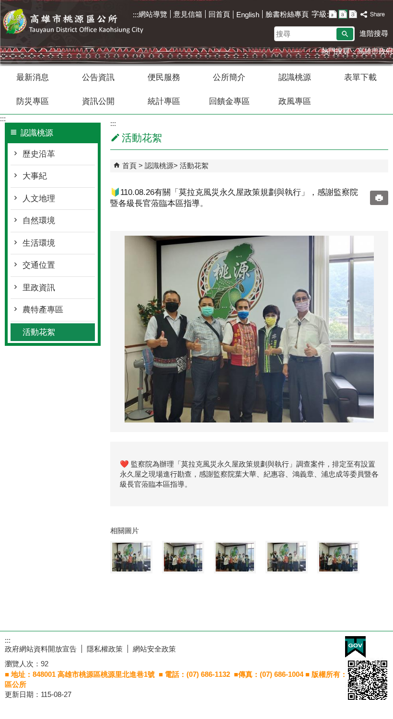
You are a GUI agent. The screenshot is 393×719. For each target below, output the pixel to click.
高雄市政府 (375, 51)
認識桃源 (294, 77)
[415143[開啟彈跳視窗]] (183, 557)
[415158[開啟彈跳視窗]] (287, 557)
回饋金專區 (229, 101)
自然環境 (39, 220)
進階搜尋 (373, 33)
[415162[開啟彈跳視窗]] (338, 557)
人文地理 (39, 198)
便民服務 (164, 77)
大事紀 (35, 176)
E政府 (355, 647)
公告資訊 (98, 77)
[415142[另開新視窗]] (249, 329)
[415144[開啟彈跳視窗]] (235, 557)
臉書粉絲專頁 (287, 14)
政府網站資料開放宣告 (41, 649)
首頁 (129, 165)
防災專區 (32, 101)
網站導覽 (153, 14)
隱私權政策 (105, 649)
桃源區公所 (81, 23)
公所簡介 (229, 77)
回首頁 (219, 14)
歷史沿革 (39, 154)
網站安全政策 (154, 649)
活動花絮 (39, 332)
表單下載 (360, 77)
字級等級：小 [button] (333, 14)
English (247, 15)
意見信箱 (187, 14)
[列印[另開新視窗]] (379, 198)
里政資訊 (39, 287)
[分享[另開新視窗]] (373, 14)
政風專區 (294, 101)
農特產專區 (43, 309)
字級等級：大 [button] (353, 14)
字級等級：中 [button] (342, 14)
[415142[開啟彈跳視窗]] (131, 557)
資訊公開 (98, 101)
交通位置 (39, 265)
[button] (344, 34)
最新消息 (32, 77)
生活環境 (39, 243)
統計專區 (164, 101)
